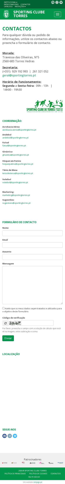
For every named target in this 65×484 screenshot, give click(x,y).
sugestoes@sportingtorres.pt (16, 203)
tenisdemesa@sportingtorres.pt (17, 173)
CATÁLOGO (8, 6)
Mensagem (8, 263)
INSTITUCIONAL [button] (10, 2)
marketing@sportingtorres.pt (16, 195)
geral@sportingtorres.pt (19, 75)
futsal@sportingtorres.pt (14, 145)
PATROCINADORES (11, 4)
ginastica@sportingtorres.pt (15, 154)
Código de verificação (13, 317)
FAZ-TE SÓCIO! (34, 477)
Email (5, 239)
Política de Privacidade (15, 474)
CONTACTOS (25, 4)
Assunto (6, 251)
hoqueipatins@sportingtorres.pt (17, 163)
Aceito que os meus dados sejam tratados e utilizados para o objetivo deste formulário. (32, 310)
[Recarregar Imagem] (5, 323)
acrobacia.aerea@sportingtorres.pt (19, 129)
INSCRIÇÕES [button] (19, 6)
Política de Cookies (38, 474)
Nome (5, 227)
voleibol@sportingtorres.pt (15, 182)
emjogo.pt (37, 482)
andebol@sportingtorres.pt (15, 137)
